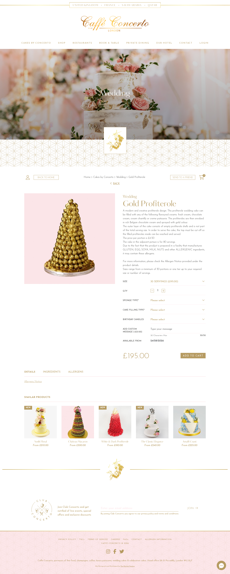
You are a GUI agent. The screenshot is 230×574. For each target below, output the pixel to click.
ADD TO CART (193, 356)
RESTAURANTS (82, 43)
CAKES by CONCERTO (36, 43)
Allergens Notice (33, 381)
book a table (109, 43)
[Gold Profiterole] (69, 238)
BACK (116, 183)
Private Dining (137, 43)
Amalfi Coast (190, 441)
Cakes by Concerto (103, 177)
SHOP (62, 43)
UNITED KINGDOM (85, 5)
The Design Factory (127, 566)
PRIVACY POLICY (67, 539)
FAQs (125, 539)
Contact (185, 43)
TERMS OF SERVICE (98, 539)
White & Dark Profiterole (115, 441)
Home (87, 177)
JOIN (190, 508)
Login (204, 43)
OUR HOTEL (164, 43)
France (110, 5)
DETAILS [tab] (29, 372)
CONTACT (137, 539)
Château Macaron (77, 441)
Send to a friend (183, 177)
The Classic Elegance (152, 441)
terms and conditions (168, 514)
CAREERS (115, 539)
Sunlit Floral (40, 441)
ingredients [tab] (51, 372)
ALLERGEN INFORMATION (158, 539)
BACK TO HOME (46, 177)
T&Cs (81, 539)
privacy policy (147, 514)
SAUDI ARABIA (132, 5)
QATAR (152, 5)
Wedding (121, 177)
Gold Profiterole (136, 177)
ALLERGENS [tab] (75, 372)
